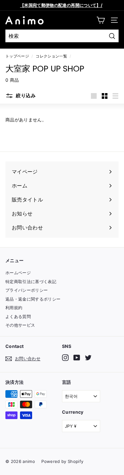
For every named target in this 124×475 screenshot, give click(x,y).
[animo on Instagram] (65, 357)
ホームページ (18, 272)
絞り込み (25, 96)
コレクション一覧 (51, 56)
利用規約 (13, 307)
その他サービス (20, 325)
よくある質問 (18, 316)
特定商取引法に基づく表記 (30, 281)
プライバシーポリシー (26, 290)
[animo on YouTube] (76, 357)
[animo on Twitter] (88, 357)
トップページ (17, 56)
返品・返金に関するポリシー (33, 299)
